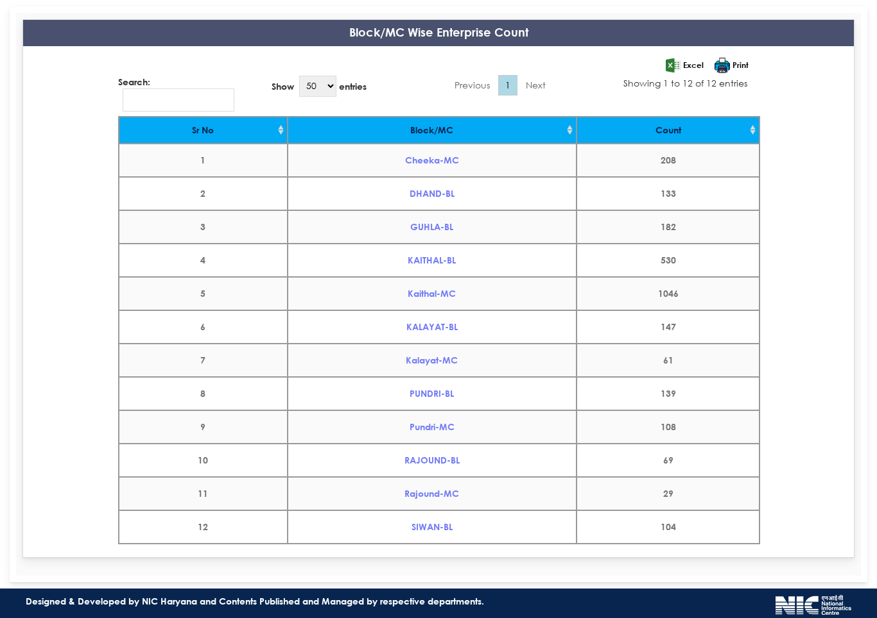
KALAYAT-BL (432, 326)
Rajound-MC (431, 493)
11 (203, 493)
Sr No (203, 129)
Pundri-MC (432, 426)
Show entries (319, 85)
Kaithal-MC (432, 293)
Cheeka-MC (432, 159)
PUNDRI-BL (432, 393)
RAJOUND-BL (432, 460)
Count (668, 129)
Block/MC (431, 129)
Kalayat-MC (432, 360)
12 (203, 526)
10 (203, 460)
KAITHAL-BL (432, 260)
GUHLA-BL (431, 226)
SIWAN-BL (432, 526)
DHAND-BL (432, 193)
